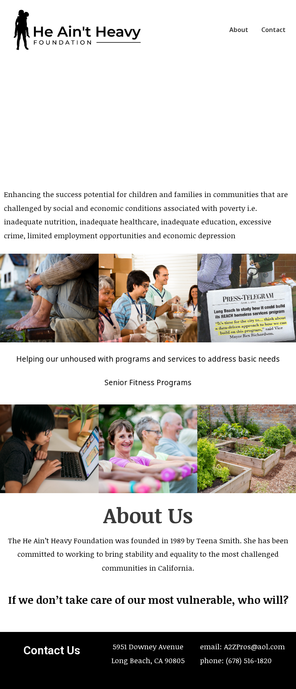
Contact (273, 29)
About (238, 29)
